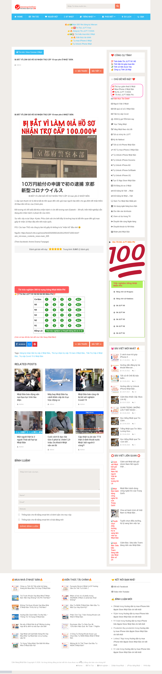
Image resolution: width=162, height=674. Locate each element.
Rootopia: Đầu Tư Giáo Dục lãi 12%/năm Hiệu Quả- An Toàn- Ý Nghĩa (85, 625)
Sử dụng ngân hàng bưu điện (125, 206)
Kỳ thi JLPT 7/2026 (123, 92)
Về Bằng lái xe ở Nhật (122, 186)
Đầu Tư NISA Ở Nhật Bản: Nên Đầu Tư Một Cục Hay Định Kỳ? (85, 606)
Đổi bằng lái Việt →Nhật (123, 191)
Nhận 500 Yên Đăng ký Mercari (84, 24)
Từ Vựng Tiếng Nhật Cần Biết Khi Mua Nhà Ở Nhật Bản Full (34, 644)
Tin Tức (35, 17)
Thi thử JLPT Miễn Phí (124, 95)
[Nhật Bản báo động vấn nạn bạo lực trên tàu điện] (28, 380)
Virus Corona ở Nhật (33, 52)
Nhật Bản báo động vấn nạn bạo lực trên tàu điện (28, 397)
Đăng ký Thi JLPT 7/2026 (83, 31)
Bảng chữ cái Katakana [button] (124, 299)
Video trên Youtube (121, 592)
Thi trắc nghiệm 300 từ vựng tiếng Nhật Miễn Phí (41, 289)
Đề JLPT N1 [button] (120, 333)
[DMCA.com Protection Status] (6, 672)
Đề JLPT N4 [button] (120, 312)
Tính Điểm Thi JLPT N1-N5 (125, 61)
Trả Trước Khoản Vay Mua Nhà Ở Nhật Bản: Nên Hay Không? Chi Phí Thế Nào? (35, 597)
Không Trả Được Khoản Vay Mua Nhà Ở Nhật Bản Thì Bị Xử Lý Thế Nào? (34, 606)
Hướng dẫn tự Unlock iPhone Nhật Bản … (129, 387)
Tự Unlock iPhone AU (122, 165)
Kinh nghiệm (103, 665)
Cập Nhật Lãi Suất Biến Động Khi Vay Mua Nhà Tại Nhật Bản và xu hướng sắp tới (34, 636)
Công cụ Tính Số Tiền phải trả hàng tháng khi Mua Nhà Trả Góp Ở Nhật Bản (35, 587)
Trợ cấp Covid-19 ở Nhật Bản (31, 356)
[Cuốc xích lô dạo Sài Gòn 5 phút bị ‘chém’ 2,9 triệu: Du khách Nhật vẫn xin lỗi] (59, 422)
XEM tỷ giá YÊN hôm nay (123, 119)
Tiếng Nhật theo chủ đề (122, 129)
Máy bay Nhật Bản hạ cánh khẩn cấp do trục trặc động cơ (58, 397)
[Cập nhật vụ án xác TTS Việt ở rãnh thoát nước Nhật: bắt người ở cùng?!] (90, 422)
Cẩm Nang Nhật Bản (19, 662)
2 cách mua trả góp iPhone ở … (128, 355)
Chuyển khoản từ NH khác (123, 227)
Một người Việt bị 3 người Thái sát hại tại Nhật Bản (27, 440)
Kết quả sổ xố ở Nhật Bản (123, 109)
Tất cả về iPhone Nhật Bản (124, 145)
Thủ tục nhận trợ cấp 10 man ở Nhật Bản (68, 353)
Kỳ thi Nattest (118, 139)
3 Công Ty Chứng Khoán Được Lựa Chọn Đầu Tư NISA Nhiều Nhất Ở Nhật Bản (84, 636)
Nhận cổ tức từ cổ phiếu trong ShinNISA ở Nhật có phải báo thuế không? (83, 598)
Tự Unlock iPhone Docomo (124, 160)
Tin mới (22, 52)
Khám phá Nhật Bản (121, 232)
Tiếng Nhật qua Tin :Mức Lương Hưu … (131, 429)
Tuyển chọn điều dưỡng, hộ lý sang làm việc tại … (130, 522)
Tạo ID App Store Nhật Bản (124, 180)
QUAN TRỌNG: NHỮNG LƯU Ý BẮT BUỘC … (130, 408)
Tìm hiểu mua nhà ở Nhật (85, 34)
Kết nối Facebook (120, 587)
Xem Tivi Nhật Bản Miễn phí (124, 201)
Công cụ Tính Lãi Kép (122, 69)
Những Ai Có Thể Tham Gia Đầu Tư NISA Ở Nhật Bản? (83, 644)
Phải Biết (108, 17)
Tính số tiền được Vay (123, 67)
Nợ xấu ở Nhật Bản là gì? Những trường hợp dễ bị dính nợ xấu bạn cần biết (35, 625)
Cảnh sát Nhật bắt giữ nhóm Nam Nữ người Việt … (129, 464)
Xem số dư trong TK (122, 216)
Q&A (142, 17)
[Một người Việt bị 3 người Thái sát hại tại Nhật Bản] (28, 422)
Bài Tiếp (96, 71)
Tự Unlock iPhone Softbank (124, 170)
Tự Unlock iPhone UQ (122, 175)
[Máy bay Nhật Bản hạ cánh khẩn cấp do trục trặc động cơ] (59, 380)
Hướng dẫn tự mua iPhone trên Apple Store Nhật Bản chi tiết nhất (131, 631)
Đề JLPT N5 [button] (120, 305)
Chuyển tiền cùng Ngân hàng (124, 221)
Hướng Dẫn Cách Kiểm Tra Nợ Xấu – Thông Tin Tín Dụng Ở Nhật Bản (34, 616)
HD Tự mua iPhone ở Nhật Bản (126, 150)
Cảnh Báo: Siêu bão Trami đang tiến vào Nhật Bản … (131, 543)
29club (116, 606)
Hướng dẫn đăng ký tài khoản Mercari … (130, 366)
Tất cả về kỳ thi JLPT (122, 134)
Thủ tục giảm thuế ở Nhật (124, 86)
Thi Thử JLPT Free (83, 28)
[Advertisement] (59, 93)
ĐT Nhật (69, 17)
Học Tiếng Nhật (120, 124)
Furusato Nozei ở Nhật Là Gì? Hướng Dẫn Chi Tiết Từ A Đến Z (84, 587)
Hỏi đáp (147, 665)
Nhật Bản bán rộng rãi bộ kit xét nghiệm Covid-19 (88, 397)
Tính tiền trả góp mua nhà (124, 64)
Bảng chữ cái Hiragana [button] (124, 292)
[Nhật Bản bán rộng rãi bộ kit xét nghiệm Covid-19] (90, 380)
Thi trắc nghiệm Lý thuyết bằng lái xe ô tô (64, 331)
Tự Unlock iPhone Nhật (82, 44)
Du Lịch (127, 17)
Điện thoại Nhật (118, 665)
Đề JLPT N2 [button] (120, 326)
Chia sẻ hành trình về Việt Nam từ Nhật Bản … (131, 511)
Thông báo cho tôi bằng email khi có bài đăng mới (42, 520)
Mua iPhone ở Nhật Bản (124, 89)
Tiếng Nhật (88, 17)
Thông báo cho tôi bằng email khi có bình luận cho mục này (46, 515)
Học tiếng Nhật (134, 665)
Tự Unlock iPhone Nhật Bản (124, 155)
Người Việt (52, 17)
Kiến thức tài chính (83, 37)
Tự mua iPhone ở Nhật (82, 41)
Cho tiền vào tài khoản (122, 211)
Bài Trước (82, 71)
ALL (78, 299)
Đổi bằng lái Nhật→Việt (123, 196)
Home (20, 17)
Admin (19, 65)
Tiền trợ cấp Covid (120, 114)
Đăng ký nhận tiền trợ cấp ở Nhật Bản (35, 353)
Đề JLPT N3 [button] (120, 319)
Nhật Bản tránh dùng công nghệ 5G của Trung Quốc (131, 490)
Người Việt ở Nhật (120, 104)
